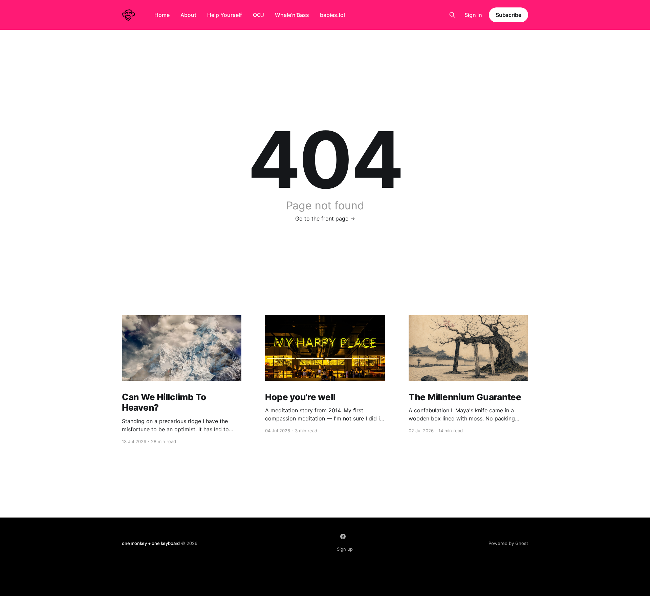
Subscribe (508, 15)
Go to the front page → (325, 218)
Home (162, 15)
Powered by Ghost (508, 543)
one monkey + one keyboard (151, 543)
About (188, 15)
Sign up (345, 549)
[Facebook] (343, 536)
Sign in (473, 15)
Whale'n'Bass (292, 15)
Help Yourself (224, 15)
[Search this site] (452, 14)
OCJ (258, 15)
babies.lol (332, 15)
